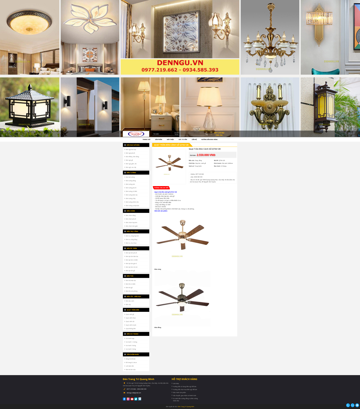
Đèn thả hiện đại (131, 280)
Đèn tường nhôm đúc (132, 202)
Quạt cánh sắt (130, 321)
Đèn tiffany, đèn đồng (132, 156)
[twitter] (136, 398)
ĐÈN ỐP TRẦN (131, 248)
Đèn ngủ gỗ (129, 160)
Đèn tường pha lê (131, 188)
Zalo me (219, 135)
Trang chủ (146, 139)
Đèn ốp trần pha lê (131, 253)
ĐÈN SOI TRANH (132, 334)
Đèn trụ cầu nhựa (131, 243)
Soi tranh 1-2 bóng (131, 342)
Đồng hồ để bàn (130, 359)
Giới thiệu (170, 139)
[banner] (136, 134)
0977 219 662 (219, 133)
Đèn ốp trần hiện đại (132, 256)
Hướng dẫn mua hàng (209, 139)
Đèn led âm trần (131, 369)
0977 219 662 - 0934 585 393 (136, 389)
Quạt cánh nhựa (131, 318)
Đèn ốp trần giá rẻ (131, 263)
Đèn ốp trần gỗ (130, 270)
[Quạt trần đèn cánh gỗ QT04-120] (169, 166)
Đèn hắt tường (130, 177)
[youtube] (132, 398)
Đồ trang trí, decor (131, 362)
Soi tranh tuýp (130, 338)
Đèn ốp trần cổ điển (132, 260)
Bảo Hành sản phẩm (179, 392)
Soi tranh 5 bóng (131, 349)
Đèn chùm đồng (130, 215)
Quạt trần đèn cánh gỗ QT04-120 (171, 145)
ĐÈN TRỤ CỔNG (132, 231)
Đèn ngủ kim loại (131, 149)
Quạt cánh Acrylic (131, 325)
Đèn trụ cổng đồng (131, 239)
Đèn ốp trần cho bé (131, 267)
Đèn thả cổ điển (130, 284)
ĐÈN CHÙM (130, 211)
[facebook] (124, 398)
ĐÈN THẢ (129, 276)
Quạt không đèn (131, 328)
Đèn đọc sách (130, 301)
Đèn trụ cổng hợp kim (132, 236)
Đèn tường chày (130, 198)
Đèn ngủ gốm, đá (131, 164)
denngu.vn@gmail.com (134, 393)
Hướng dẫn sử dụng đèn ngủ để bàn (184, 386)
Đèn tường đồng (131, 181)
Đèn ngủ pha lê (130, 153)
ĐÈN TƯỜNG (131, 173)
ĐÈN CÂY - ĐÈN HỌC (133, 296)
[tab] (161, 187)
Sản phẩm (158, 139)
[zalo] (140, 398)
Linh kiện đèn (130, 366)
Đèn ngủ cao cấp (131, 167)
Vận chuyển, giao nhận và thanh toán (184, 395)
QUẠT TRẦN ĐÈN (132, 310)
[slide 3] (180, 68)
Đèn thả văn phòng (131, 291)
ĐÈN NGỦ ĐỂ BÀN (133, 145)
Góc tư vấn (183, 139)
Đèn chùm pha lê (131, 219)
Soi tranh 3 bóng (131, 345)
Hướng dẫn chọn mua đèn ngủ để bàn (185, 389)
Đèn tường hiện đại (131, 195)
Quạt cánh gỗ (130, 314)
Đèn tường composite (132, 205)
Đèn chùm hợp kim (131, 222)
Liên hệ (194, 139)
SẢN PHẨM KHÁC (132, 354)
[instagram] (128, 398)
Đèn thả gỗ (129, 287)
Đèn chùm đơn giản (132, 226)
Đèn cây (128, 304)
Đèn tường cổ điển (131, 191)
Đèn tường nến (130, 184)
